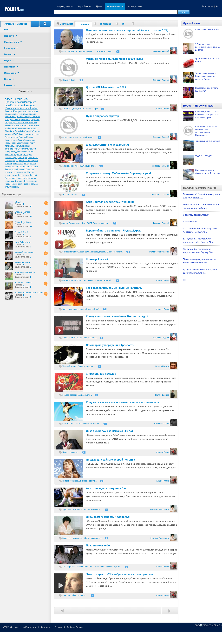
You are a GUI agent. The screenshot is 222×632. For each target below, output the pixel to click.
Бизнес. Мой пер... (101, 223)
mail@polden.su (29, 627)
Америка (29, 134)
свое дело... (85, 252)
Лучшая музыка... (114, 567)
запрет (21, 157)
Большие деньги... (70, 309)
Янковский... (99, 567)
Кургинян (18, 155)
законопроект (11, 149)
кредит (26, 175)
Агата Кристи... (69, 567)
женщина (9, 155)
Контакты (45, 627)
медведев (27, 155)
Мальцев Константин (159, 252)
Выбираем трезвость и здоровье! (108, 517)
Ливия (8, 184)
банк (29, 146)
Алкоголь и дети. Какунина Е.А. (106, 488)
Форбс (97, 309)
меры (95, 109)
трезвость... (78, 509)
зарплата (21, 178)
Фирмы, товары (64, 6)
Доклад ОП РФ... (85, 109)
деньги (13, 119)
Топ (122, 23)
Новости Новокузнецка (198, 105)
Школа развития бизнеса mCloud (107, 144)
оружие (19, 160)
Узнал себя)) (190, 221)
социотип (35, 119)
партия (72, 280)
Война (21, 149)
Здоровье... (67, 509)
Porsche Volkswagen (22, 105)
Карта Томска (84, 6)
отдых (24, 125)
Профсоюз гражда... (86, 280)
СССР (15, 134)
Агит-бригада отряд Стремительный (110, 202)
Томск (8, 111)
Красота (66, 595)
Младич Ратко (162, 109)
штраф (15, 169)
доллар (34, 184)
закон (20, 102)
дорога (16, 146)
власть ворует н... (70, 51)
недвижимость (31, 157)
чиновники (16, 184)
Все (6, 29)
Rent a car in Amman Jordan (21, 108)
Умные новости (115, 6)
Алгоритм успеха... (87, 51)
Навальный (18, 163)
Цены (99, 6)
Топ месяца (104, 23)
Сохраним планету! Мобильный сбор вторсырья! (118, 173)
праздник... (75, 395)
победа (18, 175)
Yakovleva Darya (161, 423)
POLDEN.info (14, 9)
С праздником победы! (101, 373)
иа (184, 279)
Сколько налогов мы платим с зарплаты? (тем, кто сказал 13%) (127, 30)
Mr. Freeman (22, 117)
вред (14, 178)
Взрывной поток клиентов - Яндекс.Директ (114, 230)
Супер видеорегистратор (102, 116)
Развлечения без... (77, 223)
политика (21, 122)
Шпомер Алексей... (104, 280)
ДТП (19, 166)
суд (30, 117)
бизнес (22, 134)
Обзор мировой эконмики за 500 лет (109, 431)
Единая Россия (26, 137)
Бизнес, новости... (70, 166)
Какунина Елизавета (159, 509)
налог (7, 181)
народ (26, 163)
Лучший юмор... (87, 137)
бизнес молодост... (71, 252)
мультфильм (30, 149)
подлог (24, 166)
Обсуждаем (66, 23)
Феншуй (90, 309)
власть (9, 99)
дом (12, 181)
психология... (68, 423)
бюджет (8, 137)
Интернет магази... (71, 481)
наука (14, 122)
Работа (33, 131)
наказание (33, 166)
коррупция (30, 143)
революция (10, 160)
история (20, 119)
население (10, 143)
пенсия (22, 169)
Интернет (30, 102)
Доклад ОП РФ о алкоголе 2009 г (107, 87)
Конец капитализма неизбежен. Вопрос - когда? (117, 316)
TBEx (197, 625)
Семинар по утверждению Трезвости (110, 345)
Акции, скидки (135, 6)
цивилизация (11, 157)
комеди (8, 166)
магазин (27, 160)
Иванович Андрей (160, 51)
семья (36, 134)
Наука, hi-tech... (69, 80)
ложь (14, 166)
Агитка (65, 223)
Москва (30, 172)
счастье (78, 423)
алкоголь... (67, 109)
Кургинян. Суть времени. (26, 181)
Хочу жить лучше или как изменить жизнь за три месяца (122, 402)
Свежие (85, 24)
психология (31, 178)
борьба (34, 160)
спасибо (84, 395)
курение (26, 128)
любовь (18, 140)
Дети (25, 99)
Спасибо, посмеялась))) (196, 214)
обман (27, 119)
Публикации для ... (87, 166)
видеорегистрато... (71, 137)
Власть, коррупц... (105, 51)
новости (8, 172)
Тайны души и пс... (79, 595)
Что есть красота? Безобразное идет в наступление (120, 574)
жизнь (16, 187)
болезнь (30, 169)
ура (90, 395)
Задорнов (9, 152)
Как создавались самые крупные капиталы (114, 287)
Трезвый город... (69, 366)
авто (7, 119)
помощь (8, 163)
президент (10, 175)
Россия (17, 99)
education (22, 152)
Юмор (16, 111)
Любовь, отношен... (91, 423)
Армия (30, 152)
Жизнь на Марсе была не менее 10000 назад (114, 58)
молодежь (25, 184)
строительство (19, 172)
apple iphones (15, 128)
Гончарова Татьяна (160, 166)
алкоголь (36, 117)
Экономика (10, 140)
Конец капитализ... (71, 338)
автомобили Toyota (29, 111)
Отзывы (58, 627)
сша (7, 105)
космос (33, 163)
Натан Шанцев (162, 395)
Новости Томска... (70, 194)
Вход (217, 6)
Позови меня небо (98, 545)
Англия (8, 169)
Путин (30, 125)
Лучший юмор (192, 23)
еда (16, 152)
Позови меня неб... (85, 567)
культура (9, 187)
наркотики (20, 143)
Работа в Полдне (75, 627)
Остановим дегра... (93, 509)
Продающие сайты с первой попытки (110, 459)
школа (15, 137)
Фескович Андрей (161, 223)
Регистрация (207, 6)
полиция (9, 146)
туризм (23, 146)
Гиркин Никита (162, 366)
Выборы (26, 131)
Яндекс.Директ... (98, 252)
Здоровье (11, 102)
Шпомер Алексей (97, 259)
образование (29, 140)
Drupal (8, 122)
